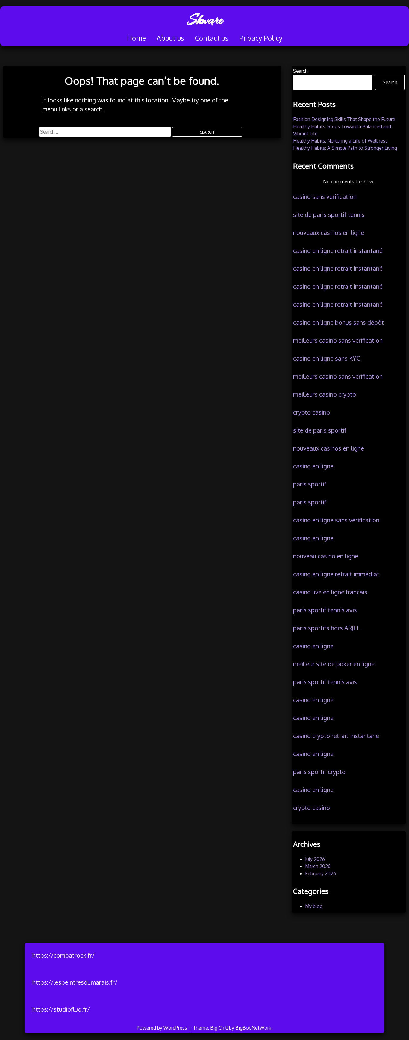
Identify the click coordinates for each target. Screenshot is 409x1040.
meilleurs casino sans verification (338, 340)
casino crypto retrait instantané (336, 736)
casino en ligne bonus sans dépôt (338, 322)
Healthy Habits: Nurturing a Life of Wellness (340, 141)
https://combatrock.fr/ (63, 955)
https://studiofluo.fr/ (61, 1009)
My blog (313, 906)
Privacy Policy (260, 38)
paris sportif (309, 484)
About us (170, 38)
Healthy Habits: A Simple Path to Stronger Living (345, 148)
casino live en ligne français (330, 592)
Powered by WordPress (162, 1028)
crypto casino (311, 412)
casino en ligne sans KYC (326, 358)
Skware (204, 19)
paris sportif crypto (319, 772)
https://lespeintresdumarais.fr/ (74, 982)
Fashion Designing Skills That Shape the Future (344, 119)
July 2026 (315, 859)
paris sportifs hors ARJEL (326, 628)
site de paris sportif (319, 430)
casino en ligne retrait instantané (338, 250)
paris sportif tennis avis (325, 610)
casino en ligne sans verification (336, 520)
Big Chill (219, 1028)
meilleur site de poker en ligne (334, 664)
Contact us (211, 38)
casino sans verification (325, 196)
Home (136, 38)
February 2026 (320, 873)
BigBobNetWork (253, 1028)
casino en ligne (313, 466)
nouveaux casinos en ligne (328, 232)
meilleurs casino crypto (324, 394)
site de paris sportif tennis (329, 214)
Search (300, 71)
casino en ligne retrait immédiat (336, 574)
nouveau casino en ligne (325, 556)
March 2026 (318, 866)
